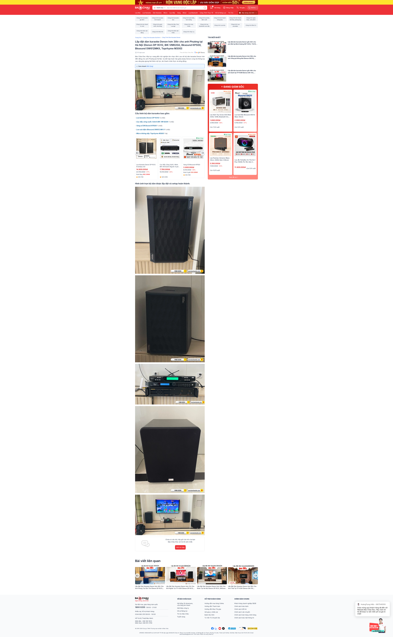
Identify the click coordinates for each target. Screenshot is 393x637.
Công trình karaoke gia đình (142, 18)
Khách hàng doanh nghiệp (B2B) (245, 603)
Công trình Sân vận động (142, 31)
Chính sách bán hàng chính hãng (245, 615)
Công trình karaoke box (173, 18)
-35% (193, 170)
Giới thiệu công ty (183, 608)
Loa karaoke (146, 13)
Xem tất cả (233, 177)
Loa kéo (137, 13)
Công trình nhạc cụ (188, 31)
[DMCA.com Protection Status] (253, 628)
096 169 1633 (147, 621)
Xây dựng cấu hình (248, 13)
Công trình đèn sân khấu (173, 31)
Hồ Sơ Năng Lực (220, 13)
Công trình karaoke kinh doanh (157, 18)
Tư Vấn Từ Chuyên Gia (212, 618)
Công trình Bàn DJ (251, 25)
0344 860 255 (140, 614)
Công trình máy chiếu (188, 25)
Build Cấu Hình (209, 615)
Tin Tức (230, 13)
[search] (205, 7)
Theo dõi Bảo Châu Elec (186, 52)
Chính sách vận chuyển (242, 612)
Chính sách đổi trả (240, 609)
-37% (148, 172)
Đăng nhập (230, 7)
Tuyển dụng (181, 617)
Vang (179, 13)
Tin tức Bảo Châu (183, 614)
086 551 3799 (147, 623)
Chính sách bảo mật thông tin (244, 618)
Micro (165, 13)
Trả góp (242, 7)
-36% (220, 123)
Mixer (184, 13)
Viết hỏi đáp (180, 547)
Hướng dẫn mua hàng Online (214, 603)
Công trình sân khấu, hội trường (189, 18)
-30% (220, 166)
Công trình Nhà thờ (157, 31)
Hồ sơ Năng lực (182, 611)
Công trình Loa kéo (219, 25)
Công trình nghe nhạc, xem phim (251, 18)
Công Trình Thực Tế (206, 13)
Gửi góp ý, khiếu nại (211, 612)
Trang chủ (138, 37)
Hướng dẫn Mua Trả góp (213, 609)
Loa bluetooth (193, 13)
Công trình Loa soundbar (235, 25)
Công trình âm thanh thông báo (220, 18)
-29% (171, 172)
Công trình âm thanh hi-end (142, 25)
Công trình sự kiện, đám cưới (204, 18)
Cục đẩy (172, 13)
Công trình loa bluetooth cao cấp (204, 25)
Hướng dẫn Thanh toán (212, 606)
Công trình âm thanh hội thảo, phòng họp (235, 18)
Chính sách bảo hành (241, 606)
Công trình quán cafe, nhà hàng (157, 25)
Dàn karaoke (157, 13)
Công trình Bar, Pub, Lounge (173, 25)
